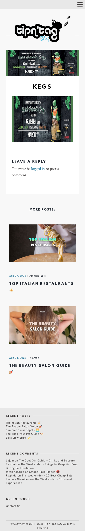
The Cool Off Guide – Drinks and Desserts (47, 460)
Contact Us (13, 506)
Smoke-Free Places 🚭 (44, 471)
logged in (38, 168)
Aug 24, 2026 (17, 357)
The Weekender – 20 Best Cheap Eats (47, 475)
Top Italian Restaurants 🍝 (23, 422)
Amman (34, 275)
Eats (43, 275)
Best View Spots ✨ (18, 437)
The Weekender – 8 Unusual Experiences (39, 481)
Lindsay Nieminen (17, 479)
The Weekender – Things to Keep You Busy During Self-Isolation (42, 466)
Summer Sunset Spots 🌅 (22, 430)
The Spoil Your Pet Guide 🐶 (25, 433)
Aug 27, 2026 (17, 275)
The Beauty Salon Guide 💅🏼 (24, 426)
